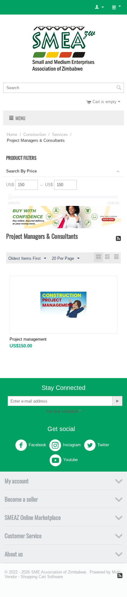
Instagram (72, 444)
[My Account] (99, 7)
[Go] (117, 401)
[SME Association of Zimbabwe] (63, 47)
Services (60, 134)
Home (12, 134)
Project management (28, 339)
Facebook (37, 444)
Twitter (103, 444)
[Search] (118, 88)
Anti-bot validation (62, 411)
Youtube (70, 459)
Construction (34, 134)
